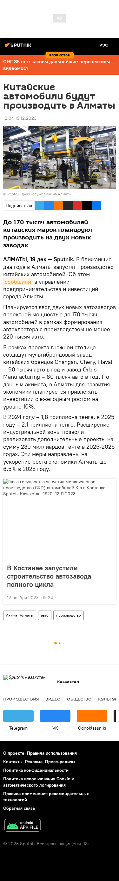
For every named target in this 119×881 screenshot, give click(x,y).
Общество (79, 699)
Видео (53, 699)
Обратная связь (19, 808)
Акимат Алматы (19, 615)
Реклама (34, 761)
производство (68, 615)
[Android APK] (22, 826)
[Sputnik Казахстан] (19, 47)
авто (45, 615)
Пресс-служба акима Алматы (45, 194)
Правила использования (52, 753)
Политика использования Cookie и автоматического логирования (38, 782)
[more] (108, 597)
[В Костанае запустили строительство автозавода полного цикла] (59, 519)
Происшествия (21, 699)
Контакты (13, 761)
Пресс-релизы (60, 761)
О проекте (13, 753)
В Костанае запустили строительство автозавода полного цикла (49, 576)
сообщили (18, 281)
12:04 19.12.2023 (19, 118)
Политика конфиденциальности (36, 770)
